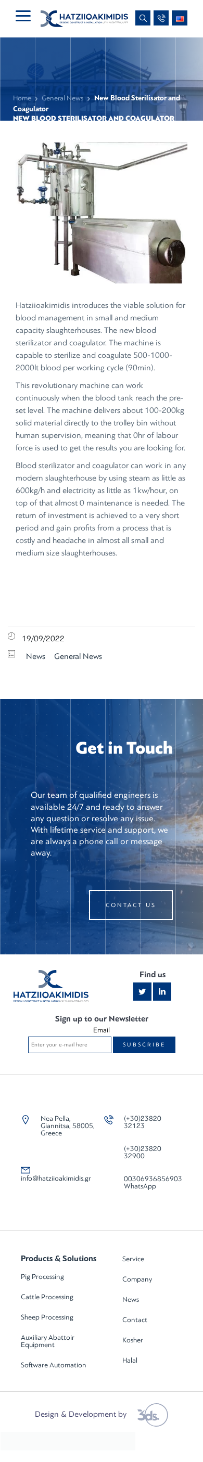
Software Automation (53, 1365)
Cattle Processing (47, 1297)
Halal (129, 1360)
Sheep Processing (47, 1317)
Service (133, 1259)
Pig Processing (42, 1276)
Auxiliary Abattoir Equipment (47, 1341)
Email (101, 1030)
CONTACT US (131, 905)
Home (22, 98)
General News (62, 98)
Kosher (132, 1340)
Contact (134, 1320)
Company (137, 1279)
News (35, 656)
